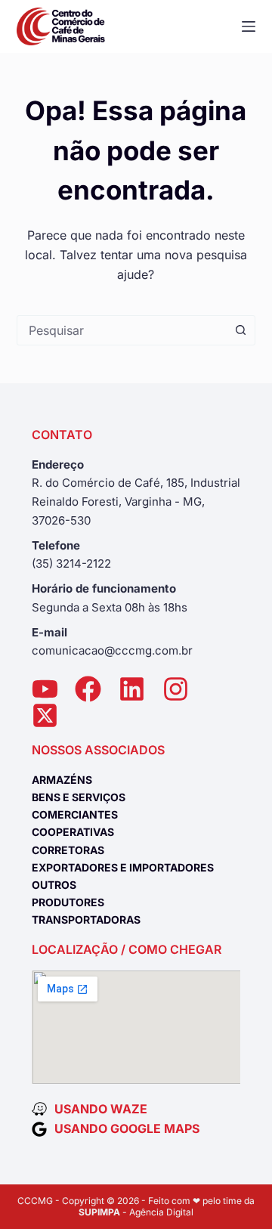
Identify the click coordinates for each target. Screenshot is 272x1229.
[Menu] (248, 26)
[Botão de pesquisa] (240, 330)
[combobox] (122, 330)
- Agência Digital (136, 1212)
